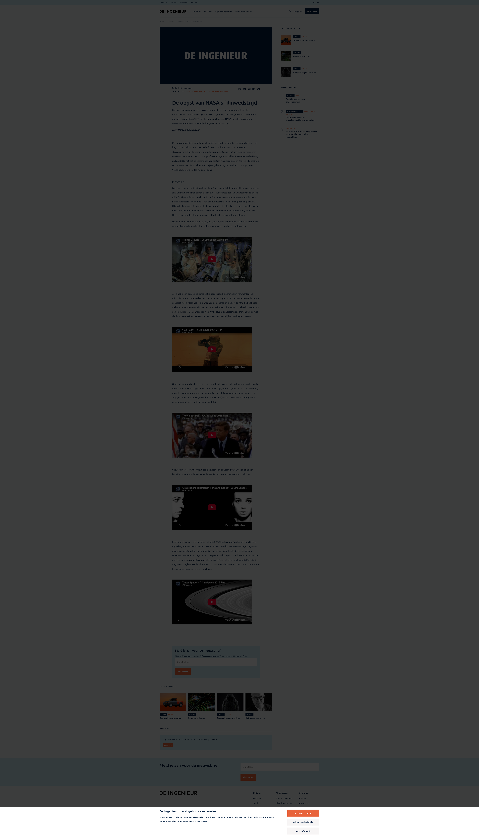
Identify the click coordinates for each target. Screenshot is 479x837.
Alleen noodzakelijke (303, 822)
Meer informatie (303, 831)
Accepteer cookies (303, 813)
